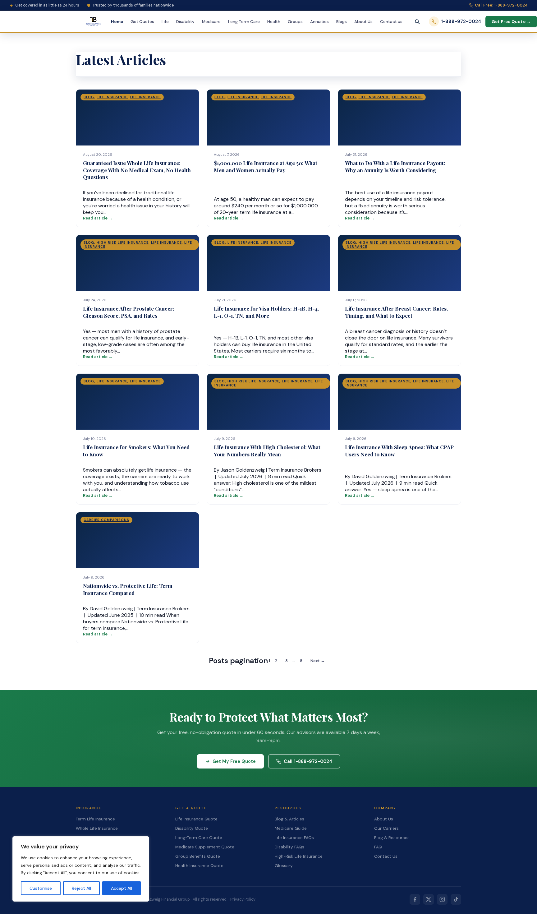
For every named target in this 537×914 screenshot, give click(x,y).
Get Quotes (142, 21)
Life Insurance (112, 97)
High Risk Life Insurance (123, 243)
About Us (363, 21)
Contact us (391, 21)
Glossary (284, 865)
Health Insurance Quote (199, 865)
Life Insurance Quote (196, 819)
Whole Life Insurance (97, 828)
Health (273, 21)
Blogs (341, 21)
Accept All (121, 888)
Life (165, 21)
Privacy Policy (242, 899)
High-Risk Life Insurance (299, 856)
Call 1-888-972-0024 (308, 761)
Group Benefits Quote (197, 856)
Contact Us (385, 856)
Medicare (211, 21)
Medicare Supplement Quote (204, 847)
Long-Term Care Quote (198, 837)
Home (117, 21)
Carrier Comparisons (106, 520)
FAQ (378, 847)
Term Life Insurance (95, 819)
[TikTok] (456, 899)
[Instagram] (442, 899)
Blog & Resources (392, 837)
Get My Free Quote (234, 761)
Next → (317, 660)
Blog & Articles (289, 819)
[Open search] (417, 21)
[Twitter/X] (428, 899)
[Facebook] (415, 899)
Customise (41, 888)
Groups (295, 21)
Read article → (97, 218)
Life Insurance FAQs (294, 837)
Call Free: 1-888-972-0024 (501, 5)
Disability (185, 21)
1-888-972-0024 (461, 21)
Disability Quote (191, 828)
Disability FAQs (289, 847)
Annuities (319, 21)
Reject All (81, 888)
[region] (80, 869)
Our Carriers (386, 828)
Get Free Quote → (511, 21)
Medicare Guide (291, 828)
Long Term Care (244, 21)
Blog (89, 97)
